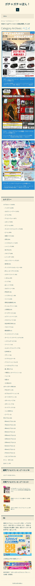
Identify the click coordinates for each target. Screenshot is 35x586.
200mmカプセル (9, 435)
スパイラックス (9, 407)
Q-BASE (7, 351)
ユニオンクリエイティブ (12, 348)
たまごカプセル (9, 456)
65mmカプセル (9, 421)
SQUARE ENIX (9, 323)
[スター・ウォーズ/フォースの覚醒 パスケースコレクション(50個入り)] (18, 129)
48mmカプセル (9, 428)
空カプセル (6, 418)
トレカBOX (8, 411)
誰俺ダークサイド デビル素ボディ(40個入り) (20, 499)
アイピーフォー (9, 218)
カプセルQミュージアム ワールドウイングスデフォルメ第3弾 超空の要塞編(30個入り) (21, 490)
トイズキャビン (9, 295)
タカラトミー (8, 288)
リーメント (8, 344)
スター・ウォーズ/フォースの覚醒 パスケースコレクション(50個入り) (18, 132)
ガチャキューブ (9, 400)
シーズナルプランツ (10, 365)
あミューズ (8, 285)
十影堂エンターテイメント (12, 372)
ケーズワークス (9, 313)
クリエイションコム (10, 362)
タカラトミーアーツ (10, 211)
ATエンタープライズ (10, 271)
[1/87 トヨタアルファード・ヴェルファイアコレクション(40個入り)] (18, 77)
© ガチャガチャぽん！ (17, 583)
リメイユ (7, 299)
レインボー (8, 257)
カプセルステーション (11, 393)
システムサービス (10, 341)
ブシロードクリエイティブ (12, 229)
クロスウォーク (9, 320)
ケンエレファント (10, 306)
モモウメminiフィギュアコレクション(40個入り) (21, 508)
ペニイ (32, 32)
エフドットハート (10, 316)
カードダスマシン (10, 397)
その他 (7, 383)
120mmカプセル (9, 439)
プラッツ (7, 355)
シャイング (8, 246)
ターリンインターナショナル (13, 337)
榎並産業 (7, 330)
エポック (7, 222)
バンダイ (7, 208)
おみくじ (5, 463)
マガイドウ (8, 327)
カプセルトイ (7, 204)
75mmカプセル (9, 425)
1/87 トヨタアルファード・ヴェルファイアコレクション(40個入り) (18, 80)
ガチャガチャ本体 (8, 386)
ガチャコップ (8, 404)
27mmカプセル (9, 453)
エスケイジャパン (10, 274)
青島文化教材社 (9, 302)
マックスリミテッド (10, 334)
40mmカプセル (9, 449)
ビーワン (7, 414)
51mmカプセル (9, 446)
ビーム (7, 232)
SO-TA (7, 250)
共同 (6, 239)
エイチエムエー (9, 358)
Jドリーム (7, 225)
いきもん (7, 278)
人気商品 (7, 309)
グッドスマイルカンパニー (12, 267)
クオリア (7, 253)
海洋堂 (7, 264)
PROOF (7, 292)
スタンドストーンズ (10, 260)
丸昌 (6, 379)
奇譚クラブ (8, 236)
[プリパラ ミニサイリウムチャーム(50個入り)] (18, 181)
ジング (7, 281)
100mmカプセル (9, 442)
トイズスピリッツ (10, 243)
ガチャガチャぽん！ (17, 4)
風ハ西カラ (8, 369)
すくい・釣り (7, 460)
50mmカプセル (9, 432)
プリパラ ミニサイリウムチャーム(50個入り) (16, 183)
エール (7, 215)
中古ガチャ (8, 390)
